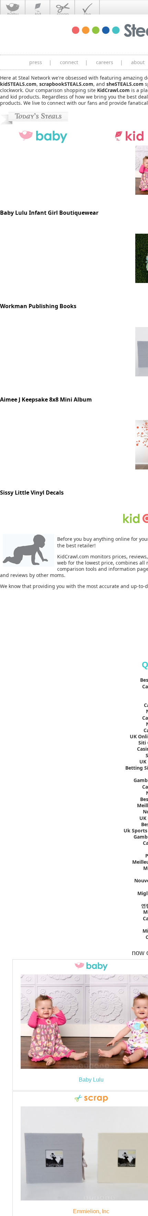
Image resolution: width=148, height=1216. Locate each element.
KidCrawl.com (113, 90)
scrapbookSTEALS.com (66, 84)
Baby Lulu (91, 1080)
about (138, 62)
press (35, 62)
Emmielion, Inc (91, 1211)
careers (104, 62)
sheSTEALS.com (125, 84)
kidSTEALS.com (18, 84)
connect (69, 62)
